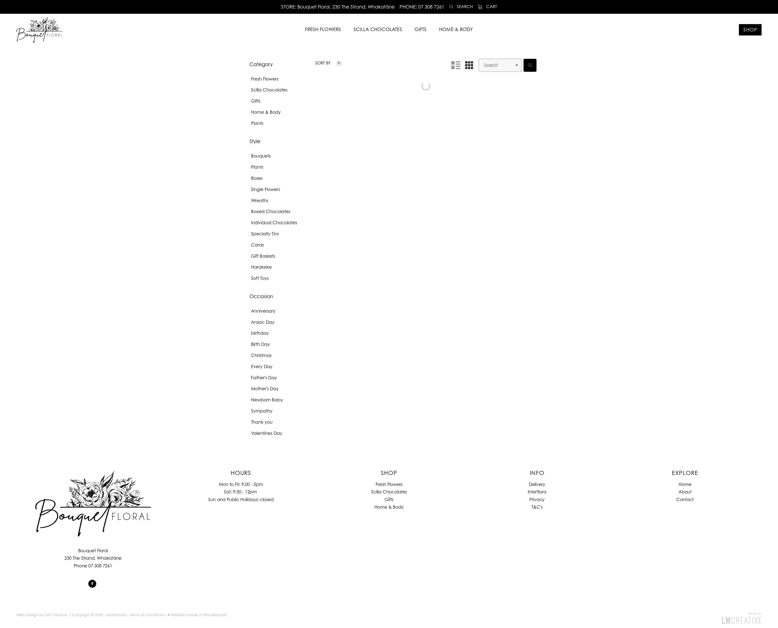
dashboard (116, 615)
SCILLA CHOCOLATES (378, 29)
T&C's (537, 507)
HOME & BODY (456, 29)
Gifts (389, 499)
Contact (685, 499)
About (685, 491)
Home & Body (389, 507)
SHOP (750, 29)
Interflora (537, 491)
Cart (491, 6)
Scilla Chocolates (389, 491)
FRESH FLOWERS (323, 29)
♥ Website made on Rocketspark (197, 615)
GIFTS (420, 29)
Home (685, 484)
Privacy (537, 499)
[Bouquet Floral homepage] (91, 30)
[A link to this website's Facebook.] (92, 584)
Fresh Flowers (389, 484)
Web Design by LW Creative (41, 615)
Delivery (537, 484)
